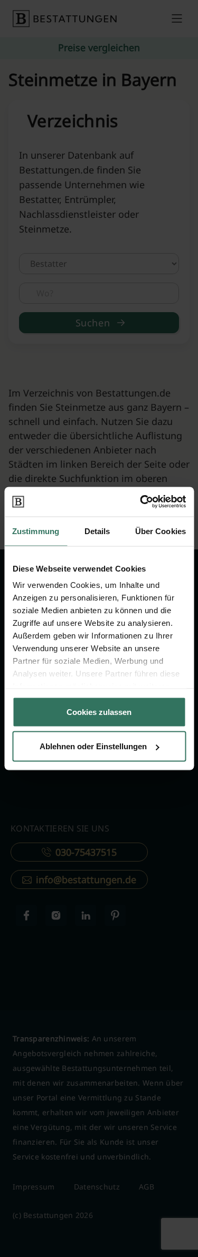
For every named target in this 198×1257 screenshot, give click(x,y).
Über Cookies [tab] (160, 530)
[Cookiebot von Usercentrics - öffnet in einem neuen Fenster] (141, 502)
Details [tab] (97, 530)
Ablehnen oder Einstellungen (93, 746)
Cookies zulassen (99, 711)
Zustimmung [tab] (35, 530)
